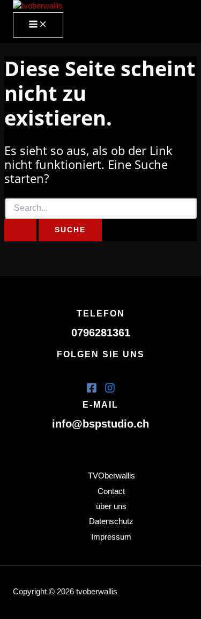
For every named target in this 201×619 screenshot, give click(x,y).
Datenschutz (111, 521)
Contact (111, 491)
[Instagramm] (110, 390)
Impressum (111, 537)
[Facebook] (91, 390)
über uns (111, 506)
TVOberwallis (111, 475)
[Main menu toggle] (38, 25)
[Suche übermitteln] (20, 230)
